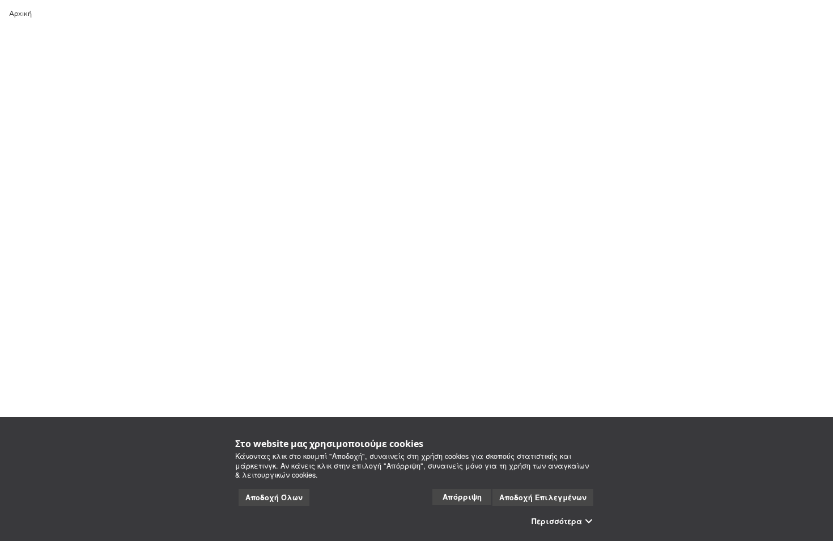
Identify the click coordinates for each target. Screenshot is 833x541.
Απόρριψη (462, 496)
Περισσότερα (557, 521)
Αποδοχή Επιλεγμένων (542, 497)
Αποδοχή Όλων (274, 497)
